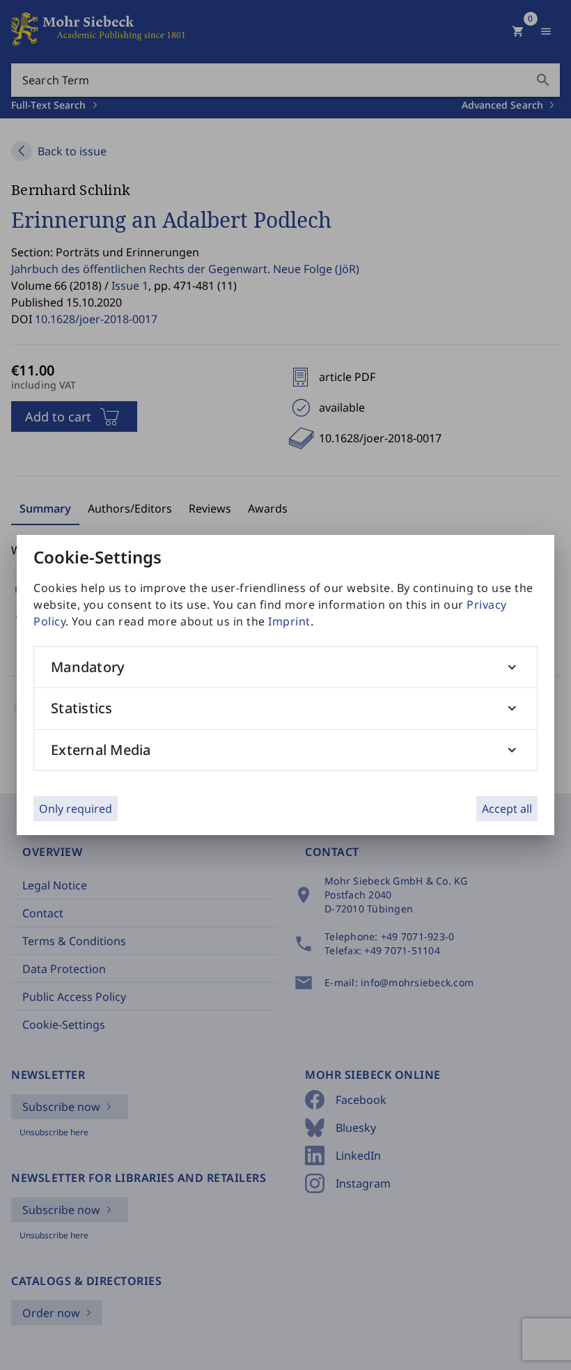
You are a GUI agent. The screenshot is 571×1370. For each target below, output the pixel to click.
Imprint (289, 621)
